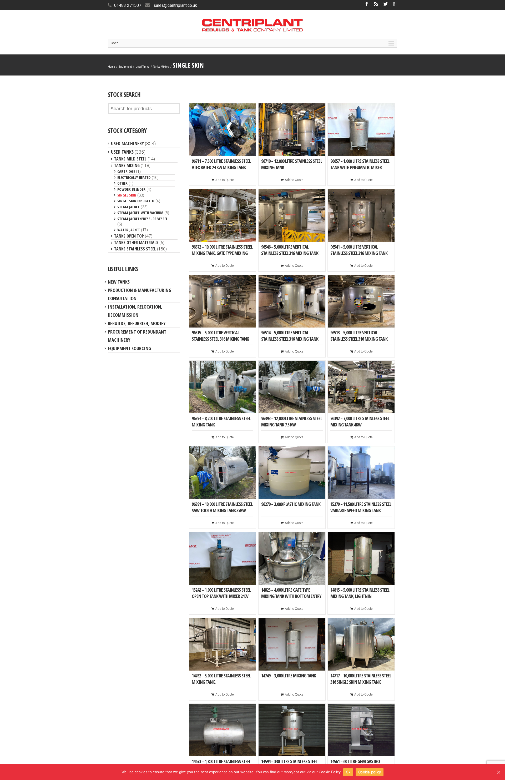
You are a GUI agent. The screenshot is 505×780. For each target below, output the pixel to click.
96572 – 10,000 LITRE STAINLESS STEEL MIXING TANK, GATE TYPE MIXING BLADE (222, 253)
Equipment (125, 66)
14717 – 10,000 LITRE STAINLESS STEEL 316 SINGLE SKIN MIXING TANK (360, 678)
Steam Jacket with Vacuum (140, 212)
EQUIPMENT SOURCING (129, 348)
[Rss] (376, 4)
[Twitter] (385, 4)
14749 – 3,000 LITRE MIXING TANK (288, 675)
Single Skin (126, 195)
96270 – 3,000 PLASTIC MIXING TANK (290, 504)
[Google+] (395, 4)
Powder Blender (131, 189)
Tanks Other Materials (136, 242)
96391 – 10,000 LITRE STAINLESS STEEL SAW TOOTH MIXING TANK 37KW (222, 507)
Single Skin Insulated (135, 200)
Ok (348, 772)
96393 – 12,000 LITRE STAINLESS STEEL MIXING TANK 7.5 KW (291, 421)
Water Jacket (128, 229)
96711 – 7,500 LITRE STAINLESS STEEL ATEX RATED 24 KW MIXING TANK (221, 164)
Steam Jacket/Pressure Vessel (142, 218)
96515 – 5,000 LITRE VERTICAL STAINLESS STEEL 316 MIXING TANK (220, 335)
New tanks (119, 282)
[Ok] (498, 772)
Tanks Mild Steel (130, 159)
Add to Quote (224, 180)
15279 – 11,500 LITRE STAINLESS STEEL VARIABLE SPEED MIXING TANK (360, 507)
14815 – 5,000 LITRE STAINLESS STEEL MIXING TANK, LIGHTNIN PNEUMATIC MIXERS (359, 596)
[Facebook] (367, 4)
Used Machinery (127, 143)
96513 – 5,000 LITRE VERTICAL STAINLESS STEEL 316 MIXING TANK (358, 335)
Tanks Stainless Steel (135, 249)
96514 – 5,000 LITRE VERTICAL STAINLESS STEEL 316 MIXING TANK (289, 335)
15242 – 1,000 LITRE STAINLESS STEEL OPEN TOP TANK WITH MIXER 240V (221, 593)
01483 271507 (127, 5)
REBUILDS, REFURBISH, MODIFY (136, 323)
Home (111, 66)
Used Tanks (142, 66)
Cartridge (126, 171)
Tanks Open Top (129, 236)
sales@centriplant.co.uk (175, 5)
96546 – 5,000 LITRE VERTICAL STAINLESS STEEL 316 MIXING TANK (289, 250)
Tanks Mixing (161, 66)
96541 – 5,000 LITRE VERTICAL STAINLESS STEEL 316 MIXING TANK (358, 250)
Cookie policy (369, 772)
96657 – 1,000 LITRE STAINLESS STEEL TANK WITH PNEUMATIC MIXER (359, 164)
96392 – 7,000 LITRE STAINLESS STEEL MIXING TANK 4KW (359, 421)
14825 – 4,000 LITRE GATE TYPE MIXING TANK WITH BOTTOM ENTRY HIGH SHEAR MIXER (291, 596)
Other (122, 183)
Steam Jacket (128, 206)
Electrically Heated (134, 177)
